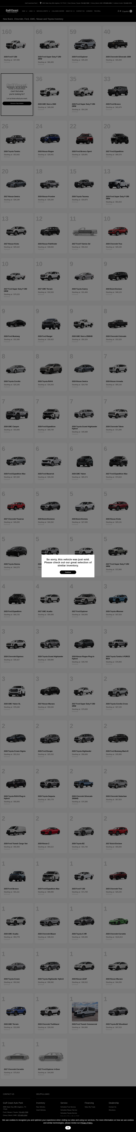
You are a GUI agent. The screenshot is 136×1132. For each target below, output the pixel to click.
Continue (68, 572)
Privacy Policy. (86, 1123)
